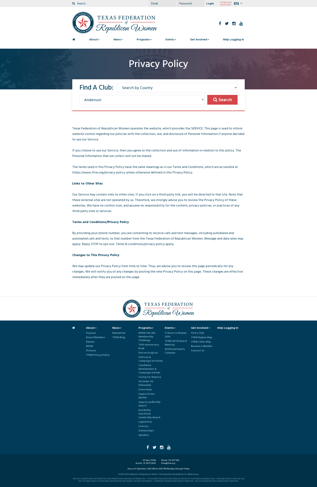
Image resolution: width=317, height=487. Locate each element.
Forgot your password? (226, 3)
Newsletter (119, 333)
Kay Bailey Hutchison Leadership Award (149, 413)
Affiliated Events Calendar (175, 351)
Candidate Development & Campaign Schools (149, 368)
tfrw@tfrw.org (168, 463)
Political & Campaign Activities (151, 359)
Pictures (91, 350)
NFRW (89, 346)
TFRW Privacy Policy (98, 355)
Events (169, 39)
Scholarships (146, 430)
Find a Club (197, 333)
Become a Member (201, 346)
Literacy (143, 426)
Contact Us (197, 350)
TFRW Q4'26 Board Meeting (176, 343)
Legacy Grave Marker (146, 395)
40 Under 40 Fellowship (146, 383)
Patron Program (148, 353)
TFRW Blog (118, 337)
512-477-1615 (173, 460)
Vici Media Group (191, 474)
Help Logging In (233, 39)
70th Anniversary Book (149, 346)
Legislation (145, 422)
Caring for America (150, 377)
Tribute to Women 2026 (176, 334)
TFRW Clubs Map (201, 342)
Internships (145, 389)
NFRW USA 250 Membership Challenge (147, 336)
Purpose (91, 333)
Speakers (144, 435)
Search (225, 99)
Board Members (95, 337)
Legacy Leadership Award (150, 404)
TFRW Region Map (201, 337)
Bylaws (90, 342)
